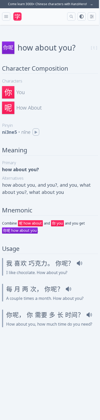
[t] (94, 47)
